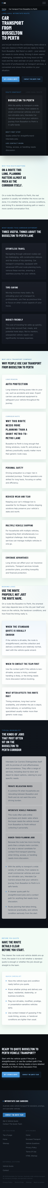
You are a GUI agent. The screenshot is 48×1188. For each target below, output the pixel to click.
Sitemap (6, 1143)
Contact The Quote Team (14, 1115)
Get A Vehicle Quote (10, 1121)
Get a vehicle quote (10, 79)
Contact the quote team (32, 79)
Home (4, 9)
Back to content (39, 1182)
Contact (6, 1170)
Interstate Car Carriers (16, 1101)
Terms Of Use (31, 1152)
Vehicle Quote (8, 1166)
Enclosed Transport (33, 1139)
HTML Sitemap (31, 1156)
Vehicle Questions (32, 1143)
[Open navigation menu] (44, 3)
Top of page (7, 1135)
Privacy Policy (31, 1147)
